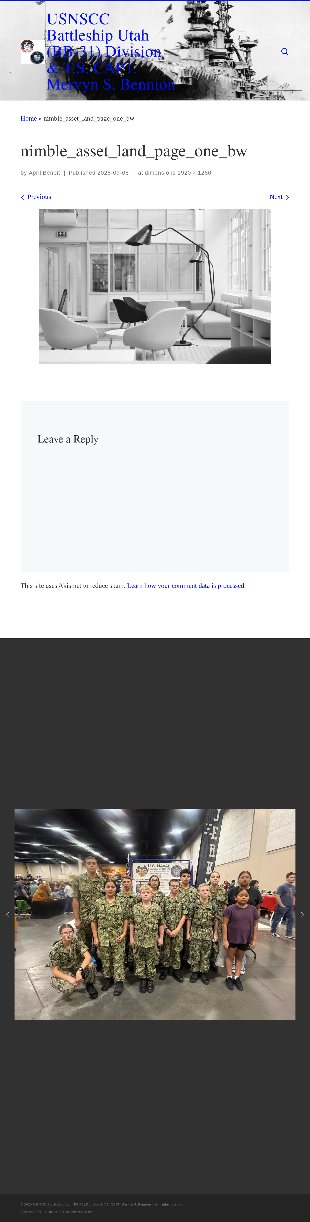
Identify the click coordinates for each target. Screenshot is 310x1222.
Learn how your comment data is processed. (186, 585)
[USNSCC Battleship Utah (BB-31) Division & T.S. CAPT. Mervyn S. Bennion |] (33, 49)
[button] (7, 915)
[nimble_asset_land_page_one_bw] (155, 286)
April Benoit (44, 173)
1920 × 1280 (193, 173)
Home (29, 118)
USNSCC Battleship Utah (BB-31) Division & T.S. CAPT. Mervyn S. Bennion (92, 1204)
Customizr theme (81, 1211)
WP (39, 1211)
